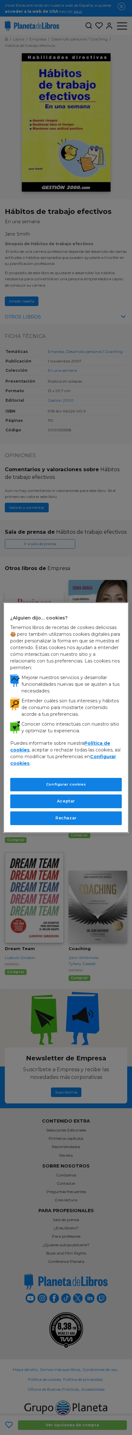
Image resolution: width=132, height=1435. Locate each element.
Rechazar (66, 818)
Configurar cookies (66, 784)
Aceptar (66, 801)
